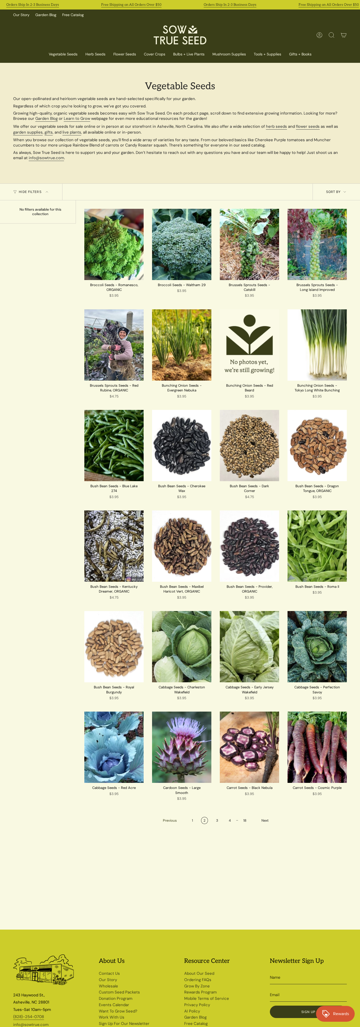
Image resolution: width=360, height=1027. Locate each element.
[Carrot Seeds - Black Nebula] (249, 747)
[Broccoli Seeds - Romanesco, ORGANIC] (114, 244)
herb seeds (276, 126)
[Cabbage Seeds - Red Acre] (114, 747)
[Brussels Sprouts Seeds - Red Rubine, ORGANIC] (114, 345)
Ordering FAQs (197, 979)
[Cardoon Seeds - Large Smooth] (181, 747)
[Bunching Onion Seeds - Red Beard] (249, 345)
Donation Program (115, 998)
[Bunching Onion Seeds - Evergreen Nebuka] (181, 345)
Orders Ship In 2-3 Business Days (32, 5)
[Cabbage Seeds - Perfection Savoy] (317, 646)
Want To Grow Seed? (118, 1011)
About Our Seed (199, 973)
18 (244, 820)
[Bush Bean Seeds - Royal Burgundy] (114, 646)
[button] (154, 54)
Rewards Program (200, 992)
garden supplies (28, 132)
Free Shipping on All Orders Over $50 (131, 5)
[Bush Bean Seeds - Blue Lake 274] (114, 445)
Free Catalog (73, 14)
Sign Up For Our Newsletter (124, 1023)
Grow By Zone (197, 986)
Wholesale (108, 986)
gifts (49, 132)
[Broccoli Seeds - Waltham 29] (181, 244)
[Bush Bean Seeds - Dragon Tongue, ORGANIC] (317, 445)
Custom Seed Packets (119, 992)
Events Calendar (114, 1004)
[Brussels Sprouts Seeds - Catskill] (249, 244)
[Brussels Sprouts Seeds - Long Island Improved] (317, 244)
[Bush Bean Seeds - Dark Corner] (249, 445)
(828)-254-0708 (28, 1016)
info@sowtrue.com (46, 157)
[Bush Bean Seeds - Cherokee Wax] (181, 445)
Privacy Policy (197, 1004)
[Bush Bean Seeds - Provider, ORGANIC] (249, 546)
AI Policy (192, 1011)
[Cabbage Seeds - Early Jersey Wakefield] (249, 646)
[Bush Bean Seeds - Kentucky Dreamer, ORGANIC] (114, 546)
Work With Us (111, 1017)
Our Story (21, 14)
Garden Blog (45, 14)
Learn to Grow (77, 118)
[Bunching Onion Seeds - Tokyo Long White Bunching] (317, 345)
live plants (71, 132)
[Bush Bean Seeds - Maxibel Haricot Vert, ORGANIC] (181, 546)
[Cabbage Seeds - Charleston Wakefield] (181, 646)
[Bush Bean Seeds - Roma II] (317, 546)
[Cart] (344, 35)
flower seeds (308, 126)
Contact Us (109, 973)
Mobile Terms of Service (206, 998)
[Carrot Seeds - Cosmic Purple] (317, 747)
